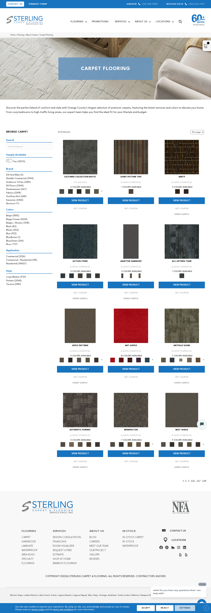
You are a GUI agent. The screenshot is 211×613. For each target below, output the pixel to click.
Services (121, 22)
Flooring (77, 22)
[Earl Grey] (89, 276)
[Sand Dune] (139, 276)
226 (193, 481)
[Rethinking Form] (89, 444)
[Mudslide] (131, 157)
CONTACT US (15, 4)
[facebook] (160, 548)
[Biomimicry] (80, 157)
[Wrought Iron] (131, 276)
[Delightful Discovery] (182, 326)
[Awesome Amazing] (189, 360)
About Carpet (32, 35)
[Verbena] (138, 360)
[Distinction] (96, 191)
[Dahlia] (121, 360)
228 (204, 481)
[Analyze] (70, 360)
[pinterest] (166, 548)
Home (13, 35)
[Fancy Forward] (131, 410)
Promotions (100, 22)
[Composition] (88, 191)
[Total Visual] (130, 444)
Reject (165, 608)
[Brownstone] (80, 276)
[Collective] (79, 191)
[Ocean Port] (71, 276)
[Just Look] (147, 444)
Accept (146, 608)
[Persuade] (88, 360)
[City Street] (97, 276)
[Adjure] (96, 360)
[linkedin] (184, 548)
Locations (163, 22)
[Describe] (79, 360)
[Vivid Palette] (198, 360)
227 (198, 481)
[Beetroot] (130, 360)
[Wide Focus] (121, 444)
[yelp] (179, 555)
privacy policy (38, 609)
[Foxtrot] (182, 241)
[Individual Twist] (80, 444)
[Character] (70, 191)
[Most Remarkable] (172, 360)
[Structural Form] (97, 444)
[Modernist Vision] (181, 360)
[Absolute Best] (138, 444)
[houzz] (172, 548)
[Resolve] (80, 326)
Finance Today (38, 4)
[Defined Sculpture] (71, 444)
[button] (86, 21)
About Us (141, 22)
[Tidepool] (80, 241)
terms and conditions (63, 609)
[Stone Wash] (147, 360)
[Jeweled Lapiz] (131, 241)
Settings (184, 608)
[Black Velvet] (186, 191)
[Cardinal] (131, 326)
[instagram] (178, 548)
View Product (80, 201)
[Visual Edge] (80, 410)
